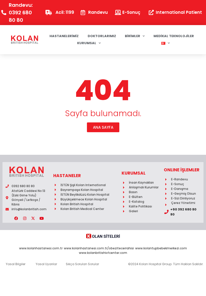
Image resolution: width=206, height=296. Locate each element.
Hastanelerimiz (64, 36)
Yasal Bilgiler (15, 264)
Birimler (132, 36)
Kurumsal (86, 43)
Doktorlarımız (102, 36)
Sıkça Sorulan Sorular (82, 264)
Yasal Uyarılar (46, 264)
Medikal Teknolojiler (173, 36)
